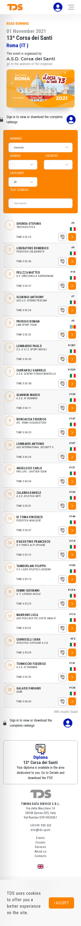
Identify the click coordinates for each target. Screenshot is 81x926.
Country (52, 155)
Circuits (40, 842)
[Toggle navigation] (71, 7)
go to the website (18, 64)
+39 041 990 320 (40, 825)
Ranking (16, 138)
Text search (40, 192)
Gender (15, 155)
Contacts (40, 856)
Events (40, 838)
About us (40, 851)
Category (17, 173)
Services (40, 847)
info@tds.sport (40, 830)
